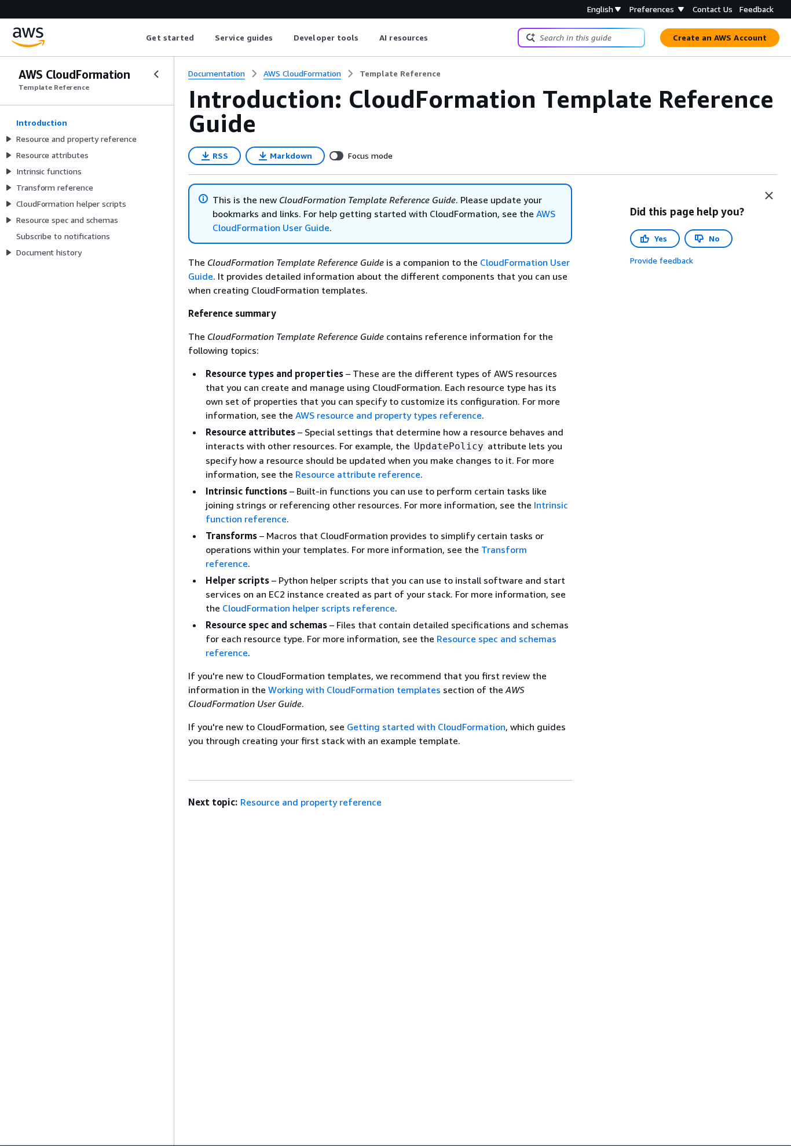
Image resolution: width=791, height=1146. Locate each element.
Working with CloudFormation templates (354, 689)
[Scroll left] (137, 37)
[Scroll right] (437, 37)
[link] (400, 73)
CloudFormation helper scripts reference (308, 608)
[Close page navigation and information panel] (769, 195)
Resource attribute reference (357, 474)
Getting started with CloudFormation (426, 727)
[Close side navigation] (156, 74)
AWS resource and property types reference (388, 415)
